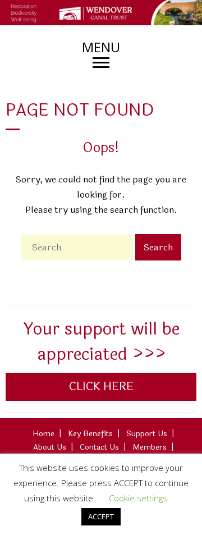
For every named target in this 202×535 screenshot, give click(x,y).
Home (43, 434)
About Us (49, 447)
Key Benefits (90, 434)
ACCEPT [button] (101, 516)
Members (149, 447)
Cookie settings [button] (138, 498)
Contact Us (99, 447)
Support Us (146, 434)
